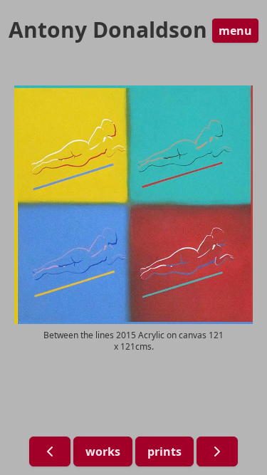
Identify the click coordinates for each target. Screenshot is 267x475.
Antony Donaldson (108, 30)
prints (164, 451)
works (102, 451)
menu (235, 30)
